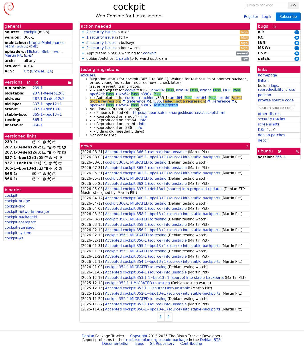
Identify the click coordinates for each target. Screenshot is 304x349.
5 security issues (101, 43)
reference (137, 101)
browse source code (276, 100)
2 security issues (101, 32)
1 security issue (100, 37)
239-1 (37, 88)
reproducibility (270, 89)
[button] (83, 32)
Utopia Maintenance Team (35, 45)
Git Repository (162, 343)
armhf (205, 90)
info (143, 116)
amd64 (157, 90)
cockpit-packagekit (21, 217)
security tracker (272, 119)
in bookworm (167, 48)
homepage (267, 75)
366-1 (37, 125)
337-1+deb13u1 (46, 109)
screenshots (268, 124)
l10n (261, 129)
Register (251, 16)
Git (26, 71)
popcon (264, 95)
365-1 (37, 120)
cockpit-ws (14, 238)
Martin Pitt (14, 55)
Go (293, 5)
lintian (263, 80)
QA (49, 71)
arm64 (182, 90)
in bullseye (167, 43)
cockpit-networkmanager (27, 211)
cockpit (30, 32)
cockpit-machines (140, 98)
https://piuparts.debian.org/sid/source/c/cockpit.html (179, 113)
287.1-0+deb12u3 (48, 93)
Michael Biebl (38, 51)
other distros (269, 114)
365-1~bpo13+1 (47, 114)
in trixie (167, 32)
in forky (167, 37)
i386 (227, 90)
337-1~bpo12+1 (47, 104)
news (86, 145)
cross (290, 89)
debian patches (271, 135)
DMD (33, 46)
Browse (37, 71)
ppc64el (97, 94)
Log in (267, 16)
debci (263, 140)
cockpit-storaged (19, 227)
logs (274, 86)
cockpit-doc (15, 206)
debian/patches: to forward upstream (166, 59)
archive (21, 46)
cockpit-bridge (17, 201)
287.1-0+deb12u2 (48, 98)
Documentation (116, 343)
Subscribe (288, 16)
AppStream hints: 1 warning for (166, 53)
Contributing (191, 343)
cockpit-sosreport (20, 222)
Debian (88, 336)
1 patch (122, 58)
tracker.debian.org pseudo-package (156, 340)
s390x (146, 94)
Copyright (138, 336)
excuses (88, 75)
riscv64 (122, 94)
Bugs (139, 343)
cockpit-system (18, 233)
